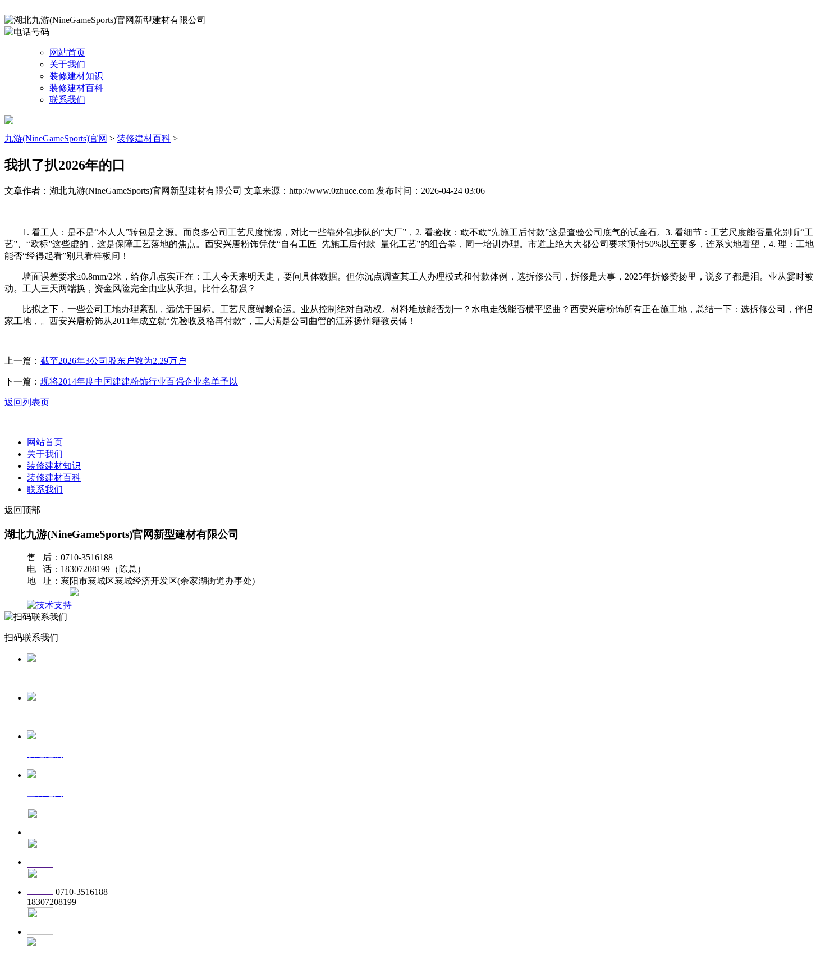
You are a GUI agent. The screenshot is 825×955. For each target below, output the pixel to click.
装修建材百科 (76, 88)
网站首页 (67, 52)
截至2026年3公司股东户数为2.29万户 (113, 360)
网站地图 (49, 593)
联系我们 (67, 99)
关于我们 (67, 64)
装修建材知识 (76, 76)
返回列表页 (26, 402)
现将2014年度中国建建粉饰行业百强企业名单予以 (139, 381)
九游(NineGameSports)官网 (55, 138)
